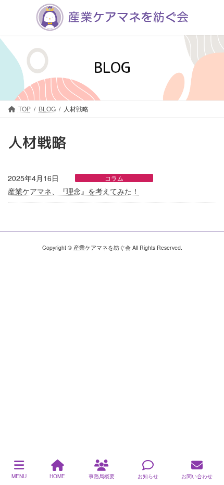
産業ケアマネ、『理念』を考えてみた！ (73, 191)
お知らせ (148, 476)
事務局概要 (102, 476)
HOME (57, 476)
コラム (114, 178)
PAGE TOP (207, 438)
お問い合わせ (197, 476)
